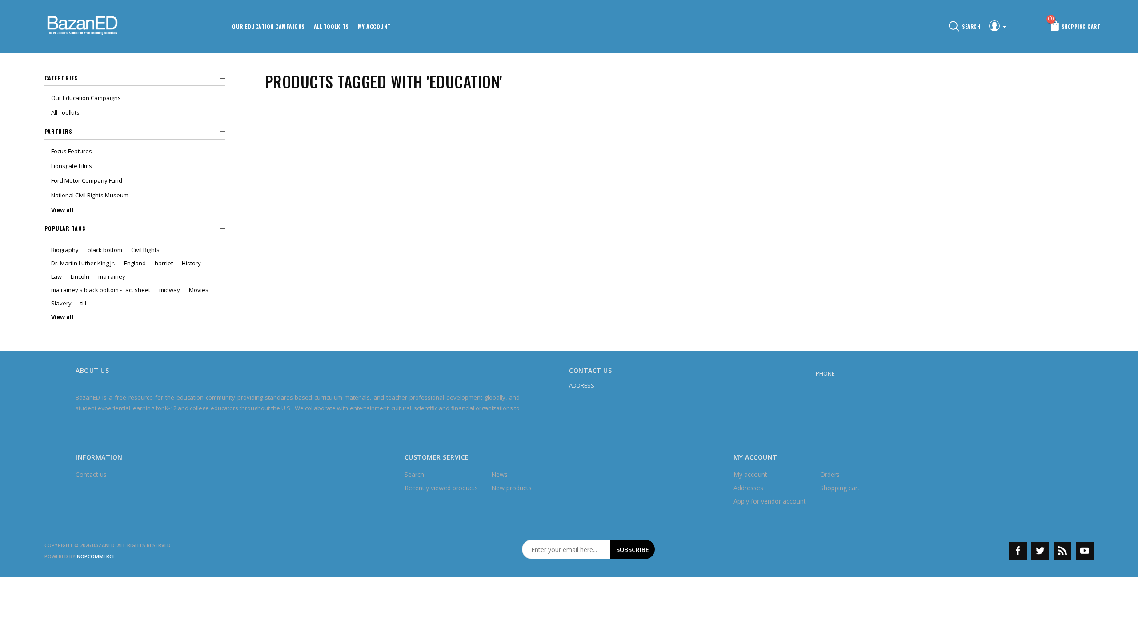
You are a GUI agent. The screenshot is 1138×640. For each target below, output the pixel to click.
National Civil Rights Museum (89, 195)
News (499, 474)
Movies (198, 290)
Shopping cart (840, 488)
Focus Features (71, 151)
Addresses (748, 488)
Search (414, 474)
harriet (164, 263)
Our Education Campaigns (268, 26)
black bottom (105, 250)
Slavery (61, 303)
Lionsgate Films (71, 166)
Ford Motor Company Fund (86, 180)
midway (169, 290)
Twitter (1040, 551)
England (135, 263)
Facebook (1018, 551)
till (83, 303)
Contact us (91, 474)
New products (511, 488)
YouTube (1085, 551)
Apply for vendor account (769, 501)
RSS (1062, 551)
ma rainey (111, 276)
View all (62, 210)
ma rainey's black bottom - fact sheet (100, 290)
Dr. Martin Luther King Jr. (83, 263)
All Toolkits (331, 26)
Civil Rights (145, 250)
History (191, 263)
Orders (830, 474)
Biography (65, 250)
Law (56, 276)
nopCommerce (96, 556)
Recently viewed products (441, 488)
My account (374, 26)
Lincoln (80, 276)
